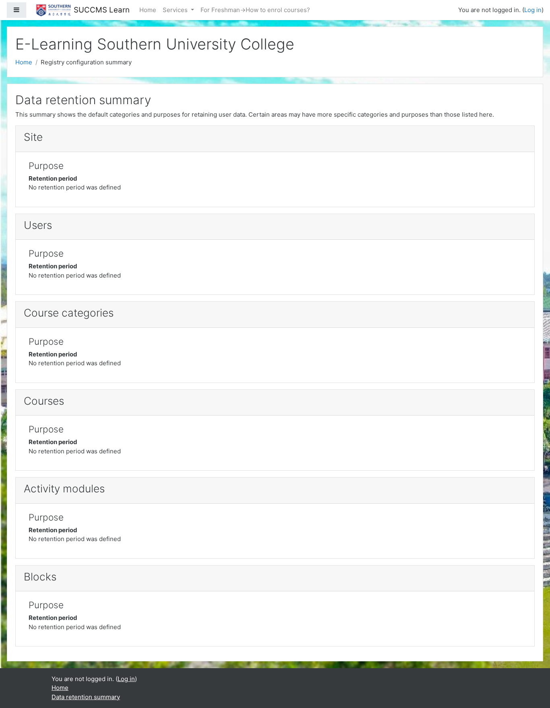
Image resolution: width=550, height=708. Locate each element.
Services (176, 10)
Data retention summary (86, 697)
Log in (533, 10)
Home (147, 10)
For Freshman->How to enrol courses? (255, 10)
